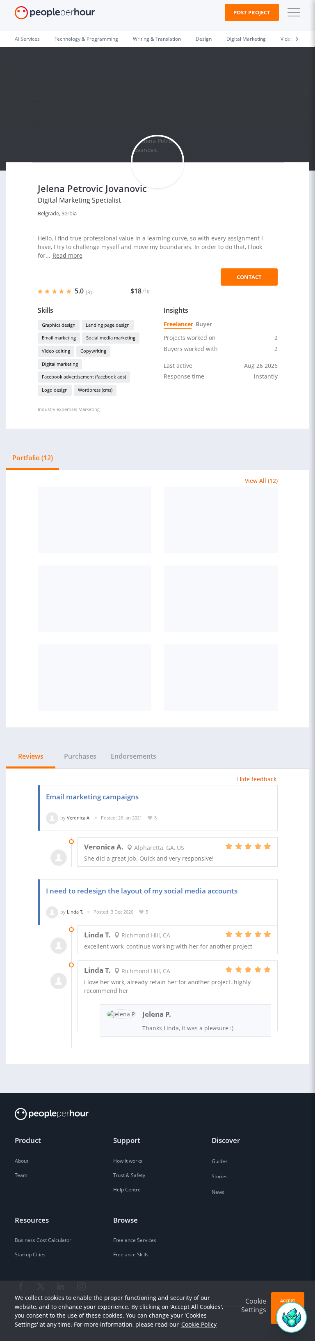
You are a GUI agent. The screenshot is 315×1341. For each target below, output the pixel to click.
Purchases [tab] (80, 756)
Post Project (251, 12)
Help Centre (127, 1189)
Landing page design (108, 325)
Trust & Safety (129, 1175)
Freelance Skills (130, 1254)
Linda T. (75, 912)
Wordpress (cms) (95, 390)
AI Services (27, 38)
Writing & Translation (157, 38)
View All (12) (261, 481)
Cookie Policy (199, 1324)
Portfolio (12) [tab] (32, 457)
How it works (127, 1160)
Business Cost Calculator (43, 1240)
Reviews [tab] (30, 756)
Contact (249, 277)
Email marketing (59, 338)
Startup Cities (30, 1254)
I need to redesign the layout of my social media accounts (141, 891)
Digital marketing (60, 364)
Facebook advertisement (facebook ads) (84, 377)
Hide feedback (256, 779)
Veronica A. (79, 818)
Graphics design (58, 325)
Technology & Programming (86, 38)
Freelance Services (134, 1240)
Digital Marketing (246, 38)
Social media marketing (110, 338)
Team (21, 1175)
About (21, 1160)
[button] (292, 12)
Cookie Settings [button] (253, 1305)
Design (204, 38)
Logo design (55, 390)
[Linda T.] (52, 912)
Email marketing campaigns (92, 796)
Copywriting (93, 351)
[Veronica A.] (52, 818)
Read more (67, 255)
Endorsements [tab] (133, 756)
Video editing (56, 351)
